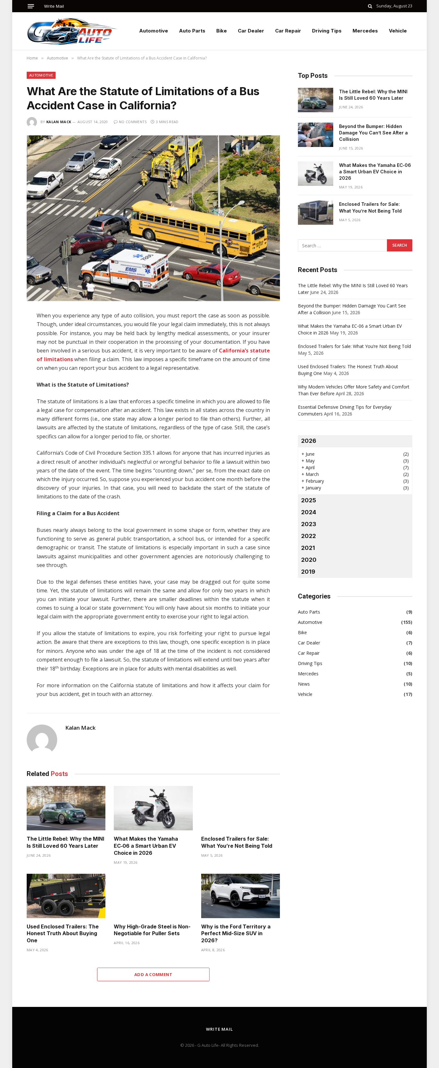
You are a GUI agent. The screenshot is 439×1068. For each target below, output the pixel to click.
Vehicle (398, 31)
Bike (221, 31)
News (304, 684)
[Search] (370, 6)
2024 (308, 512)
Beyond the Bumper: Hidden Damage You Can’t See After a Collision (373, 132)
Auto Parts (192, 31)
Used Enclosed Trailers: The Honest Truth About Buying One (63, 933)
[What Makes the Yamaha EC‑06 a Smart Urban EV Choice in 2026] (153, 808)
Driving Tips (327, 31)
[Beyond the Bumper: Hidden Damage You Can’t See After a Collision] (315, 135)
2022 (308, 536)
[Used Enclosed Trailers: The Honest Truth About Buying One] (66, 896)
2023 (308, 524)
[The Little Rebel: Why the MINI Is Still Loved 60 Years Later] (66, 808)
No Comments (133, 121)
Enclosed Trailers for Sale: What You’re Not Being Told (236, 842)
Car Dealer (251, 31)
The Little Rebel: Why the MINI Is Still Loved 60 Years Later (65, 842)
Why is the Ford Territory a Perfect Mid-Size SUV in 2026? (236, 933)
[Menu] (31, 6)
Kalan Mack (58, 121)
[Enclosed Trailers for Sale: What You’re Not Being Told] (240, 808)
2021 (308, 547)
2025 (308, 500)
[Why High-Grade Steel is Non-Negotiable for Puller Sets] (153, 896)
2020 (309, 559)
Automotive (153, 31)
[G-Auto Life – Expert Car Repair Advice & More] (72, 31)
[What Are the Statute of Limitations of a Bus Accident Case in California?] (153, 218)
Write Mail (54, 6)
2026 (308, 440)
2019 (308, 571)
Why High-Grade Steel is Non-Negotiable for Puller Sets (152, 930)
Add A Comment (153, 974)
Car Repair (288, 31)
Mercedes (365, 31)
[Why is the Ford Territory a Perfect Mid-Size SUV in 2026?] (240, 896)
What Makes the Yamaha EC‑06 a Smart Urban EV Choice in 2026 (146, 845)
